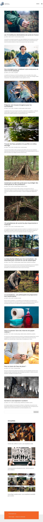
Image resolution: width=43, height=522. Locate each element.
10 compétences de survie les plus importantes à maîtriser (21, 224)
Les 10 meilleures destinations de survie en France (21, 35)
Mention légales (12, 516)
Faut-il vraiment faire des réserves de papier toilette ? (19, 331)
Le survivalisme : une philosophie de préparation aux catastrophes (20, 295)
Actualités (16, 72)
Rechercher (36, 412)
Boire (19, 147)
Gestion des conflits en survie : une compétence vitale (20, 443)
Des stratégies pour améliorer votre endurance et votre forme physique (21, 70)
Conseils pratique (18, 36)
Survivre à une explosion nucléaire (16, 401)
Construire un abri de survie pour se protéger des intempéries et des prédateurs (21, 183)
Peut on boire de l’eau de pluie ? (15, 366)
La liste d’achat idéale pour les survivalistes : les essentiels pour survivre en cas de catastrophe (20, 259)
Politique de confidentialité (20, 516)
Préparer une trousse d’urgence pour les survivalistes (18, 105)
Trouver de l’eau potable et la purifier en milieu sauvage (20, 144)
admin (7, 36)
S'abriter (22, 186)
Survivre (22, 36)
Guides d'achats (28, 108)
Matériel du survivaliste (31, 262)
